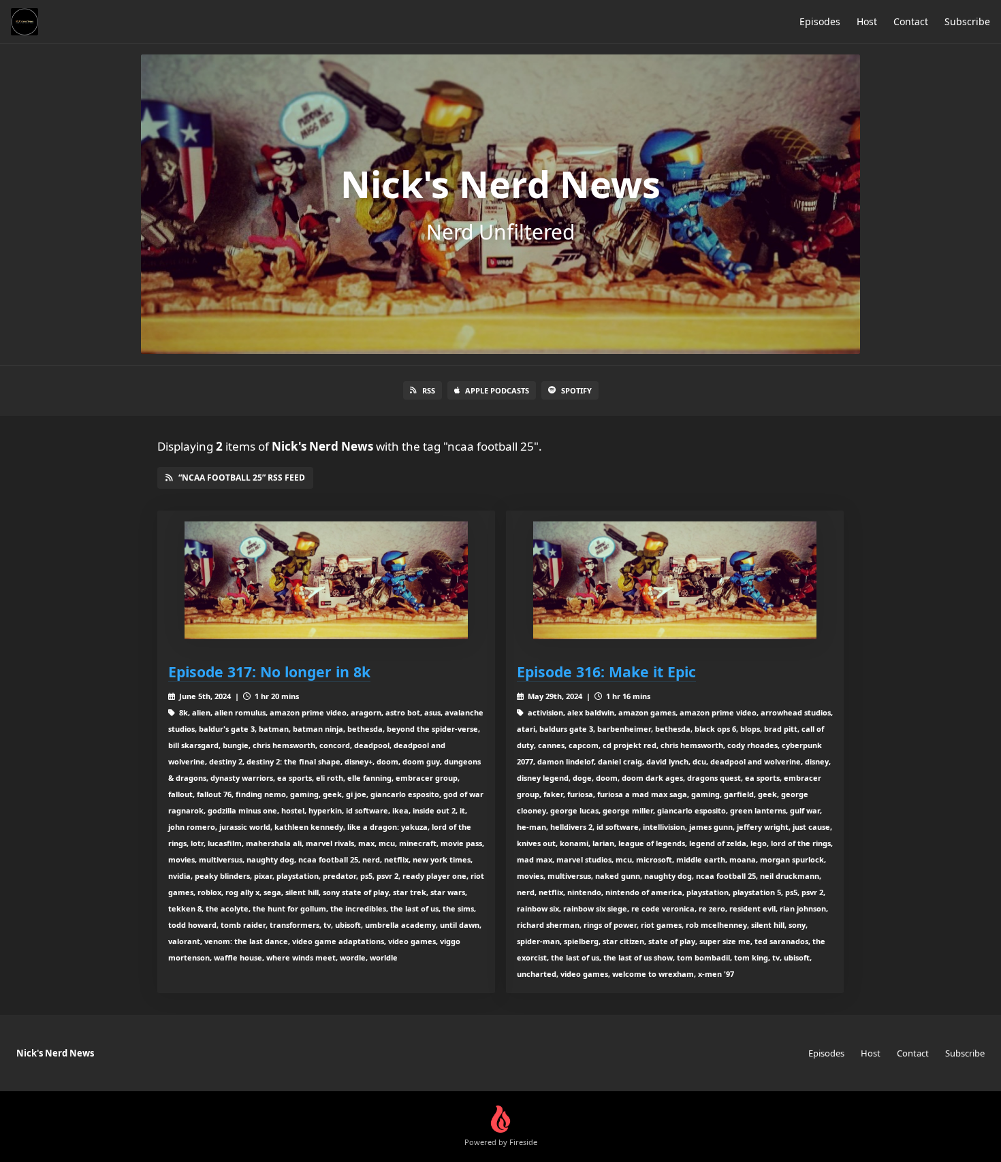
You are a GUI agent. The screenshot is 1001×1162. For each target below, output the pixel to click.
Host (867, 21)
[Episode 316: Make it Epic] (675, 580)
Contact (910, 21)
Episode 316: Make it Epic (606, 671)
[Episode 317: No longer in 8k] (326, 580)
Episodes (819, 21)
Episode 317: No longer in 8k (269, 671)
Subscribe (967, 21)
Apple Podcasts (497, 390)
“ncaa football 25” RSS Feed (241, 477)
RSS (428, 390)
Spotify (576, 390)
